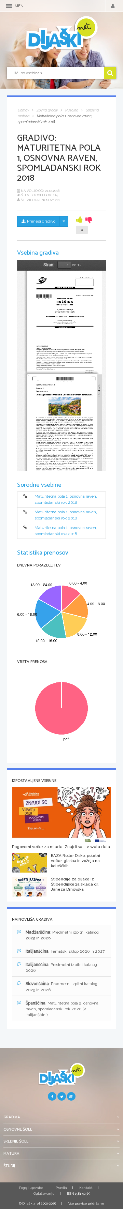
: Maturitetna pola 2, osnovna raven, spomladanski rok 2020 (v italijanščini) (62, 1009)
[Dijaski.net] (61, 34)
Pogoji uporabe (31, 1188)
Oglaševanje (44, 1193)
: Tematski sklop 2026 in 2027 (65, 951)
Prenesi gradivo (41, 221)
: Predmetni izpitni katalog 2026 (61, 967)
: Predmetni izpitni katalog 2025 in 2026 (62, 935)
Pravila (61, 1188)
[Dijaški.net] (61, 1077)
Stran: (48, 264)
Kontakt (86, 1188)
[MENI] (9, 6)
